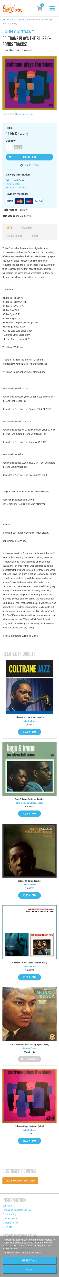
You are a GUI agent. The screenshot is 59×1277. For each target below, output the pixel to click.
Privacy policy (9, 1214)
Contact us (8, 1205)
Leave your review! (24, 114)
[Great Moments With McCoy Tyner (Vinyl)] (29, 1014)
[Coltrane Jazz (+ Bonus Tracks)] (29, 687)
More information (11, 1252)
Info (9, 227)
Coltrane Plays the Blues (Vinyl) (29, 1126)
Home (6, 19)
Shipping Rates (10, 1222)
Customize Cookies (31, 1252)
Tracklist (27, 227)
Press (35, 236)
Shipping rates (13, 184)
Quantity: (11, 140)
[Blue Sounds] (12, 8)
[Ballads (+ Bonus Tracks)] (29, 851)
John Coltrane (18, 19)
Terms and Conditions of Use (16, 1210)
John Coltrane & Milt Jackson (29, 803)
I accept (29, 1269)
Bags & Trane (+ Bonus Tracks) (29, 799)
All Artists (7, 1227)
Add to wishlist (31, 165)
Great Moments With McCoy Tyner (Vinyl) (29, 1044)
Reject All (29, 1260)
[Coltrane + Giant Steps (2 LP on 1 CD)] (29, 932)
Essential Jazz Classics (17, 50)
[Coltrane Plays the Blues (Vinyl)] (29, 1096)
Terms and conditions (17, 187)
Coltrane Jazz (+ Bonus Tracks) (30, 717)
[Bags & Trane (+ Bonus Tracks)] (29, 769)
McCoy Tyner (29, 1048)
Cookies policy (9, 1218)
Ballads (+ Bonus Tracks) (29, 881)
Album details (14, 236)
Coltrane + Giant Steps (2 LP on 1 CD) (29, 962)
